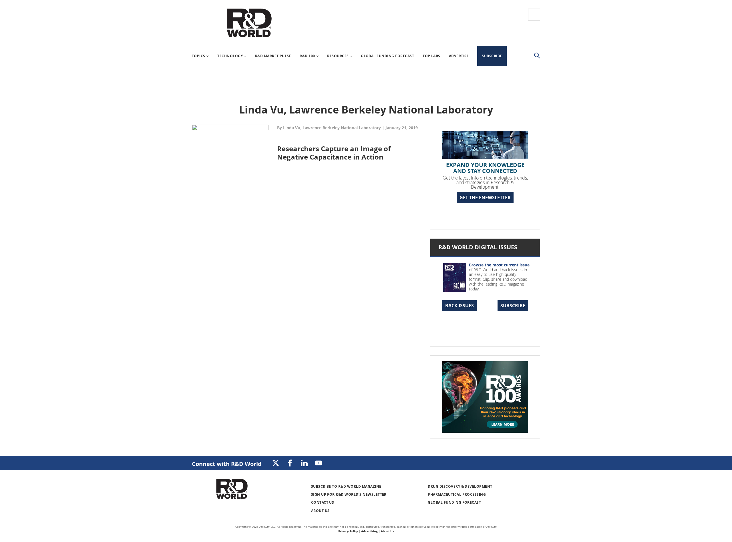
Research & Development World (249, 23)
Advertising (369, 531)
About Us (320, 510)
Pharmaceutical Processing (457, 494)
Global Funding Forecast (454, 502)
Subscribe (512, 305)
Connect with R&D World (227, 464)
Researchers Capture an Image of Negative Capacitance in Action (334, 153)
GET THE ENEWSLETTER (485, 197)
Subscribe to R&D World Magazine (346, 486)
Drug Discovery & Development (460, 486)
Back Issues (459, 305)
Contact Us (322, 502)
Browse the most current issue (499, 265)
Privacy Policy (348, 531)
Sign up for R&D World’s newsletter (349, 494)
